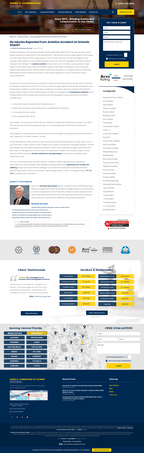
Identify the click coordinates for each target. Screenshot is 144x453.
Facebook (12, 417)
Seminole (130, 428)
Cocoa (37, 366)
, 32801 (20, 404)
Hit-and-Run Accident (110, 148)
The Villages (36, 347)
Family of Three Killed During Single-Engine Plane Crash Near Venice (31, 215)
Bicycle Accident (108, 112)
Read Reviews (31, 313)
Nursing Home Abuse (111, 163)
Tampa (37, 342)
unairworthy (50, 225)
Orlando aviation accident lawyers (76, 224)
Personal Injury (108, 170)
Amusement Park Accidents (113, 97)
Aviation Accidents (23, 36)
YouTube (27, 417)
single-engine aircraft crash (40, 225)
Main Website (114, 385)
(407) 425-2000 (126, 3)
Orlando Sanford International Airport (24, 225)
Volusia (79, 429)
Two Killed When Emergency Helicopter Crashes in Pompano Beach (50, 207)
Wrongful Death (109, 210)
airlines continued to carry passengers (47, 153)
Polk (73, 429)
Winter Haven (37, 337)
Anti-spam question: (112, 55)
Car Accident (107, 123)
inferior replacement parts (54, 224)
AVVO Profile (128, 76)
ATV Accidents (108, 101)
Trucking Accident (109, 202)
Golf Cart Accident (109, 144)
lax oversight (65, 224)
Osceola (59, 429)
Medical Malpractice (110, 152)
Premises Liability (109, 173)
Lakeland (14, 366)
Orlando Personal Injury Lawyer (20, 432)
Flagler (119, 428)
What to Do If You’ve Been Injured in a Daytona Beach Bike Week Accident (83, 392)
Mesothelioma (108, 155)
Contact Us (113, 395)
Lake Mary (14, 337)
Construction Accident (111, 126)
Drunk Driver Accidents (111, 141)
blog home (13, 36)
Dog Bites (106, 137)
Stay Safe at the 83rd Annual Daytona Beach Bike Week (82, 386)
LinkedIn (22, 417)
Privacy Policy (76, 441)
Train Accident (108, 195)
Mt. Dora (37, 352)
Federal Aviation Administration (25, 224)
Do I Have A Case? (116, 22)
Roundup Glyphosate (110, 181)
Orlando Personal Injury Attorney (21, 48)
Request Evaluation (101, 450)
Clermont (36, 356)
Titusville (36, 361)
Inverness (14, 361)
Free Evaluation (126, 12)
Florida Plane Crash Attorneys (41, 224)
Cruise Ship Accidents (111, 134)
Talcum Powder (108, 188)
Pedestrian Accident (110, 166)
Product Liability (109, 177)
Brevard (64, 429)
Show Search (113, 12)
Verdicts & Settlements (83, 30)
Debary (14, 352)
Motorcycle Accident (110, 159)
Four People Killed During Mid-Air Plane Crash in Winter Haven (30, 210)
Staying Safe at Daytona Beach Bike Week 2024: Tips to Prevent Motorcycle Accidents (82, 398)
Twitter (17, 417)
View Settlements (97, 312)
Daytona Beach (14, 347)
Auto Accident (108, 105)
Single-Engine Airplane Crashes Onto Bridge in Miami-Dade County (31, 217)
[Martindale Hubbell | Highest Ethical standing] (116, 224)
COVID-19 (106, 130)
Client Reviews (61, 30)
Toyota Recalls (108, 192)
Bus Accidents (108, 119)
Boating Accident (109, 116)
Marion (124, 428)
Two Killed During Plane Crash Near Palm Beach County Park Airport (31, 212)
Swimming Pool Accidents (112, 184)
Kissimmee (14, 342)
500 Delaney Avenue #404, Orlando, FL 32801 (29, 395)
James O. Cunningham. (69, 438)
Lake (69, 429)
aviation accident (39, 64)
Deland (14, 356)
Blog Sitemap (67, 441)
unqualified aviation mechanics (60, 225)
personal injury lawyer (49, 186)
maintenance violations (79, 92)
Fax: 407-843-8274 (17, 411)
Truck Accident (108, 199)
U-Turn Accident (109, 206)
